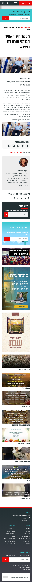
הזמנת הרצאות (26, 536)
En (3, 3)
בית (29, 28)
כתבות (28, 529)
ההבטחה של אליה (25, 499)
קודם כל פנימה (26, 406)
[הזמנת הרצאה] (16, 256)
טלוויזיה (6, 7)
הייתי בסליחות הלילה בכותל (22, 462)
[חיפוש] (6, 214)
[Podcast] (14, 197)
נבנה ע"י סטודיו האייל (24, 567)
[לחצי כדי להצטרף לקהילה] (16, 288)
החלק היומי (28, 7)
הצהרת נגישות (26, 546)
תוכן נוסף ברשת (11, 543)
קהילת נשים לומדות (24, 538)
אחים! (28, 480)
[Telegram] (21, 197)
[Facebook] (28, 197)
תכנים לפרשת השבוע (9, 541)
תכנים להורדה (26, 534)
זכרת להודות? (26, 388)
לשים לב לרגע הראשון (24, 443)
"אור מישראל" (26, 541)
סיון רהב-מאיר (25, 3)
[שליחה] (5, 18)
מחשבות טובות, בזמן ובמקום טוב (21, 425)
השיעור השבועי (22, 7)
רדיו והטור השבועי (13, 7)
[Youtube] (24, 197)
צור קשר (27, 543)
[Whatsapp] (11, 197)
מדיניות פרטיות (26, 570)
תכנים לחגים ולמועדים (9, 538)
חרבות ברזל (12, 152)
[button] (15, 3)
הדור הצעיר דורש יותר (24, 370)
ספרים (28, 531)
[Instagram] (17, 197)
